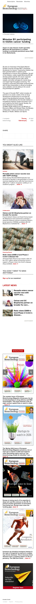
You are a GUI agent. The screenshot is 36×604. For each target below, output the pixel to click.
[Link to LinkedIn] (28, 599)
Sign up (5, 278)
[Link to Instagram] (31, 599)
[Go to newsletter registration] (18, 576)
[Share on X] (12, 135)
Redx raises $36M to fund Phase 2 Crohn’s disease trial (15, 256)
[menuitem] (11, 1)
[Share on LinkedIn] (24, 135)
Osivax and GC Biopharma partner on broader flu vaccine (17, 214)
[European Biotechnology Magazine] (15, 7)
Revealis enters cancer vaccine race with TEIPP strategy (16, 175)
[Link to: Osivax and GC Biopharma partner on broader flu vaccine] (18, 198)
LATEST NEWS (10, 285)
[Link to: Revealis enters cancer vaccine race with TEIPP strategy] (18, 159)
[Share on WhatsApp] (18, 135)
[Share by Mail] (30, 135)
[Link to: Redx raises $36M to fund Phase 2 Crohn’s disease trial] (18, 239)
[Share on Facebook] (6, 135)
